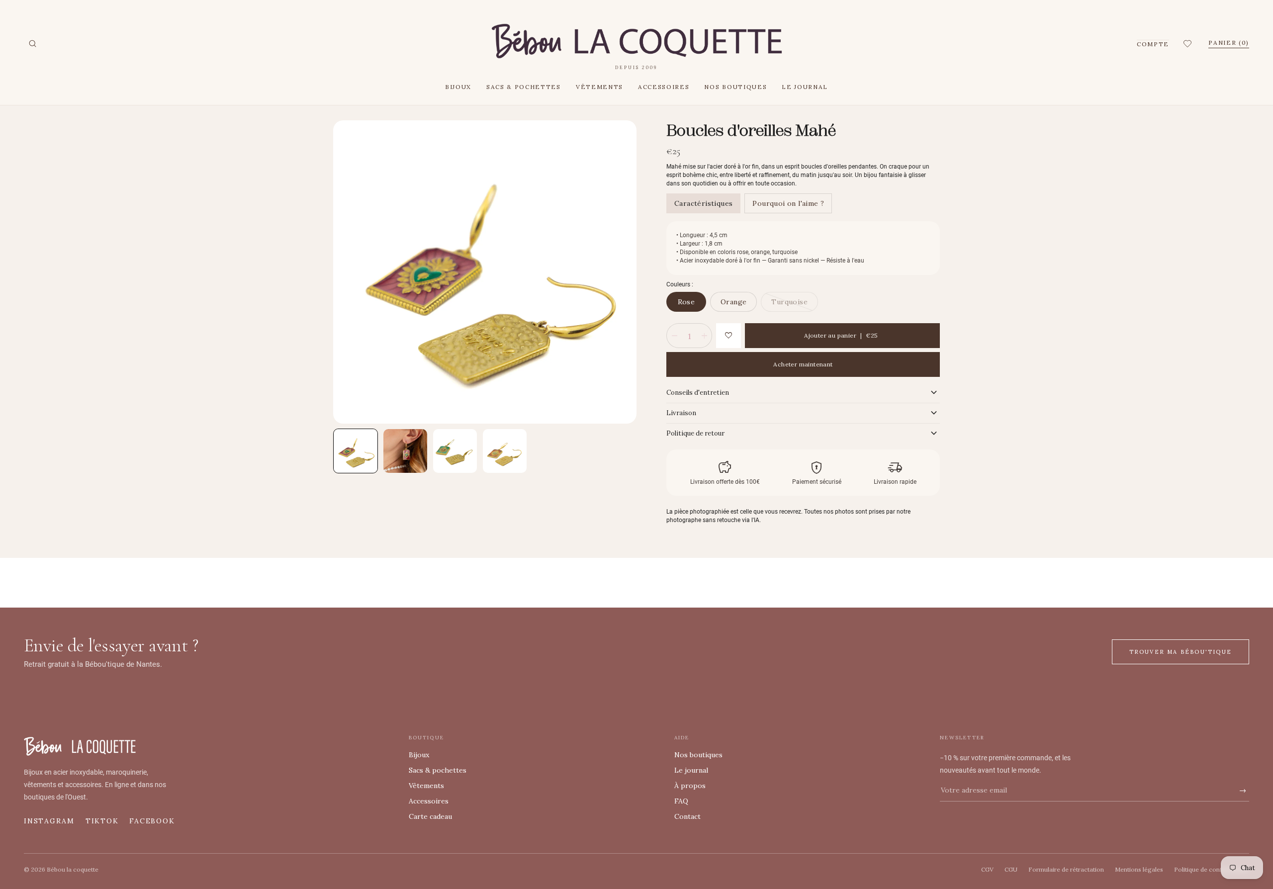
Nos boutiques (735, 86)
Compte (1153, 44)
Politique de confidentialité (1211, 869)
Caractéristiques (703, 203)
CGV (987, 869)
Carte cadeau (430, 816)
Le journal (805, 86)
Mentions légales (1139, 869)
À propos (690, 785)
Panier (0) (1228, 42)
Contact (687, 816)
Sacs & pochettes (523, 86)
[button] (1188, 43)
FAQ (681, 801)
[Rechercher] (32, 43)
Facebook (152, 820)
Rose (686, 301)
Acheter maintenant (802, 364)
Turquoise (789, 301)
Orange (733, 301)
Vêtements (599, 86)
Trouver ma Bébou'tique (1180, 651)
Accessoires (663, 86)
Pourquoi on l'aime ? (788, 203)
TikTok (102, 820)
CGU (1010, 869)
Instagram (49, 820)
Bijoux (458, 86)
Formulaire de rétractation (1066, 869)
